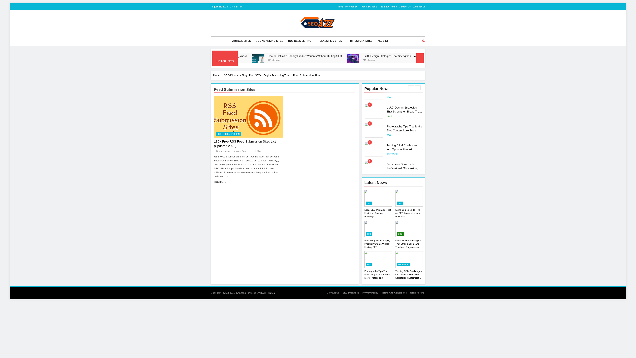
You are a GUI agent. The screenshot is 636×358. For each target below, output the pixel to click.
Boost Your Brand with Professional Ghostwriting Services (402, 162)
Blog (340, 6)
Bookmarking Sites (269, 40)
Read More (220, 181)
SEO (389, 129)
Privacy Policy (370, 292)
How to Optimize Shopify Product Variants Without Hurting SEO (283, 56)
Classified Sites (330, 40)
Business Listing (299, 40)
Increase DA (351, 6)
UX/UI (389, 110)
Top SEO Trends (388, 6)
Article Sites (241, 40)
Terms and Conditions (394, 292)
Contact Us (405, 6)
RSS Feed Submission (228, 134)
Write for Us (419, 6)
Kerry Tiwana (223, 151)
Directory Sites (361, 40)
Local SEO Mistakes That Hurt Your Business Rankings (377, 213)
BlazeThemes (267, 293)
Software (392, 148)
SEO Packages (351, 292)
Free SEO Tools (369, 6)
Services (392, 167)
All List (382, 40)
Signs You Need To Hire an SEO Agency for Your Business (408, 213)
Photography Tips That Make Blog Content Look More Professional (404, 124)
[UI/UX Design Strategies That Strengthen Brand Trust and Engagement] (331, 60)
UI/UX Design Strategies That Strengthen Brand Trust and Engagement (382, 56)
